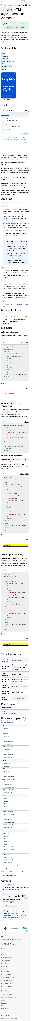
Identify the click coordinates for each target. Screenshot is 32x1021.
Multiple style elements (11, 456)
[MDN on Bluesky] (5, 944)
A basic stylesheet (9, 332)
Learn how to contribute (10, 906)
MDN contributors (13, 913)
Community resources (7, 977)
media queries (19, 188)
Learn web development (8, 997)
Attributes (5, 56)
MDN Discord (5, 983)
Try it (3, 53)
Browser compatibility (8, 66)
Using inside (11, 404)
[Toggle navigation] (29, 2)
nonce (14, 284)
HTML (12, 32)
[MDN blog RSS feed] (14, 944)
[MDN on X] (8, 944)
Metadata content (17, 660)
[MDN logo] (4, 936)
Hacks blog (4, 1009)
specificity (8, 469)
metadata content (17, 681)
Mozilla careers (5, 957)
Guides (3, 1000)
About (3, 952)
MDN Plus (4, 963)
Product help (5, 966)
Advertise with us (6, 960)
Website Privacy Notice (8, 1019)
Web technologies (6, 994)
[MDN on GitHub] (2, 944)
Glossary (4, 1006)
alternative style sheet (22, 304)
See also (4, 69)
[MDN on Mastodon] (11, 944)
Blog (2, 955)
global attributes (21, 203)
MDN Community (6, 974)
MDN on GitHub (6, 986)
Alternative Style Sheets (12, 889)
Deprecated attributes (11, 310)
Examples (5, 59)
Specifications (6, 64)
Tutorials (3, 1003)
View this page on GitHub (10, 915)
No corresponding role (19, 686)
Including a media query (12, 555)
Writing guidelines (6, 980)
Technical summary (8, 61)
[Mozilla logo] (6, 1015)
